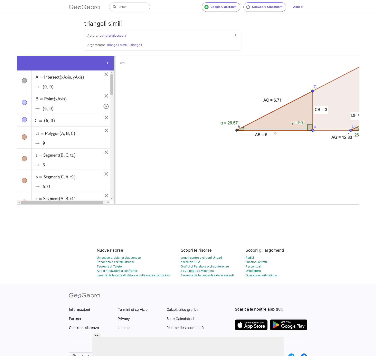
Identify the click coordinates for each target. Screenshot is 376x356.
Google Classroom (223, 7)
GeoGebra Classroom (267, 7)
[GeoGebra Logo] (84, 7)
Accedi (298, 7)
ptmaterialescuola (113, 35)
